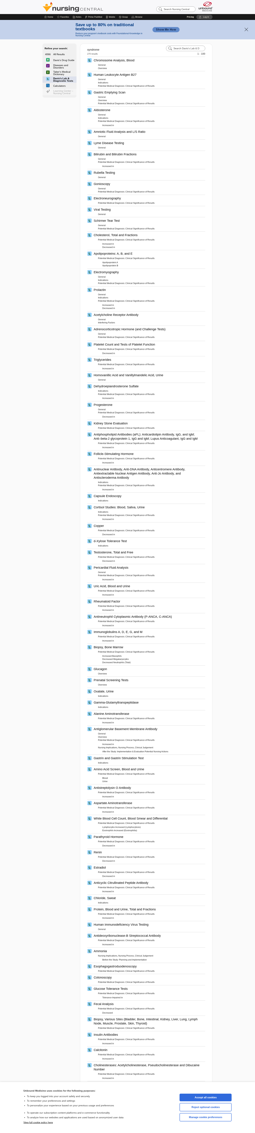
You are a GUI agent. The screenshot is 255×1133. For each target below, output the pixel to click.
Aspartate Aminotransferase (113, 803)
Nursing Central (85, 7)
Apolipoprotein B (110, 265)
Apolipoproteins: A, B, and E (113, 253)
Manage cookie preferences (205, 1117)
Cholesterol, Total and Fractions (116, 235)
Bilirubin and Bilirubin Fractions (115, 154)
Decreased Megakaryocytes (115, 659)
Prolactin (100, 290)
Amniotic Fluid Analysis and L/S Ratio (119, 131)
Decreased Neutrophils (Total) (116, 662)
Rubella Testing (104, 172)
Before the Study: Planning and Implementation (124, 960)
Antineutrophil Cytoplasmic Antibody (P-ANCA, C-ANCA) (133, 616)
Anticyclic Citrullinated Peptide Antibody (121, 883)
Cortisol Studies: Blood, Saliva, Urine (119, 507)
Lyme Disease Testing (109, 143)
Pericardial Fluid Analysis (111, 567)
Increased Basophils (112, 656)
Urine (105, 781)
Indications (103, 82)
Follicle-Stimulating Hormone (114, 454)
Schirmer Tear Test (107, 220)
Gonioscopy (102, 184)
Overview (102, 68)
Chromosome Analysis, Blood (114, 60)
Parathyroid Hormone (108, 837)
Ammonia (100, 951)
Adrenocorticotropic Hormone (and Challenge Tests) (129, 329)
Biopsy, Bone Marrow (108, 647)
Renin (98, 852)
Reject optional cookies (206, 1107)
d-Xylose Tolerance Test (110, 541)
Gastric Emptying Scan (109, 92)
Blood (105, 778)
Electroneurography (107, 198)
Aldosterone (102, 110)
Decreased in (108, 247)
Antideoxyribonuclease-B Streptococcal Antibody (127, 935)
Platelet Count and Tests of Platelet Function (124, 344)
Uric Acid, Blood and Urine (112, 586)
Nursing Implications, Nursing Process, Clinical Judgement (125, 747)
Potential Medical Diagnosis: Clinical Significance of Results (126, 86)
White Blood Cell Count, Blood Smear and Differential (131, 818)
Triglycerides (102, 359)
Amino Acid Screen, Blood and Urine (119, 769)
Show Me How (166, 29)
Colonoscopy (103, 977)
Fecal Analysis (104, 1004)
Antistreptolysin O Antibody (112, 788)
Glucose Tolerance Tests (111, 988)
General (102, 65)
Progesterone (103, 405)
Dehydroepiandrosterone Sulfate (116, 386)
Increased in (108, 125)
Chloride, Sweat (105, 898)
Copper (99, 526)
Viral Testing (102, 209)
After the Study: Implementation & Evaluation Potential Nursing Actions (135, 751)
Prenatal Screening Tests (111, 680)
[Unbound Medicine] (205, 6)
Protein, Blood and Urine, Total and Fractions (125, 909)
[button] (137, 17)
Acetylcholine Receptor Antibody (116, 315)
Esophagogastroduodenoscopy (115, 966)
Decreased (107, 1013)
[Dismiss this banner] (246, 29)
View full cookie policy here (38, 1122)
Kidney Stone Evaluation (111, 423)
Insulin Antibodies (106, 1034)
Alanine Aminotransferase (111, 714)
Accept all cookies (206, 1097)
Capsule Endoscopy (107, 496)
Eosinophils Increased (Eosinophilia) (119, 830)
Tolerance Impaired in (112, 997)
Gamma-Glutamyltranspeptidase (116, 702)
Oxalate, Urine (104, 691)
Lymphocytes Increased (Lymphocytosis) (121, 827)
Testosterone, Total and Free (113, 552)
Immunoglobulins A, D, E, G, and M (118, 632)
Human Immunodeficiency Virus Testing (121, 924)
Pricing (190, 17)
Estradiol (100, 867)
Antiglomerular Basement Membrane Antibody (125, 729)
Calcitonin (100, 1050)
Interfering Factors (106, 322)
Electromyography (106, 272)
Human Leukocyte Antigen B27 (115, 74)
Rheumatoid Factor (107, 601)
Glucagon (100, 669)
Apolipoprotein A (110, 262)
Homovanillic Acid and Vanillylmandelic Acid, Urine (128, 375)
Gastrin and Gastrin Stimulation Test (119, 758)
